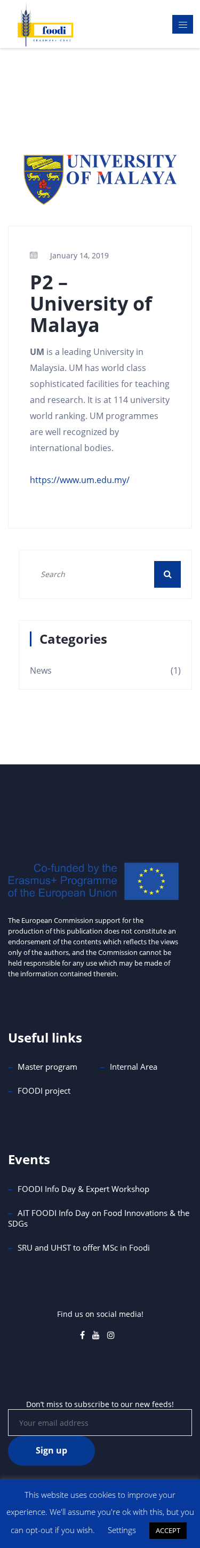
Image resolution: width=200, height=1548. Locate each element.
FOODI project (44, 1090)
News (41, 670)
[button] (168, 574)
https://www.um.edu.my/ (80, 480)
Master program (47, 1066)
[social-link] (82, 1335)
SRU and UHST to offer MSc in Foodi (84, 1247)
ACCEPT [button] (168, 1530)
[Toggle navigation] (182, 24)
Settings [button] (122, 1530)
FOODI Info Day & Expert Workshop (83, 1188)
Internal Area (133, 1066)
